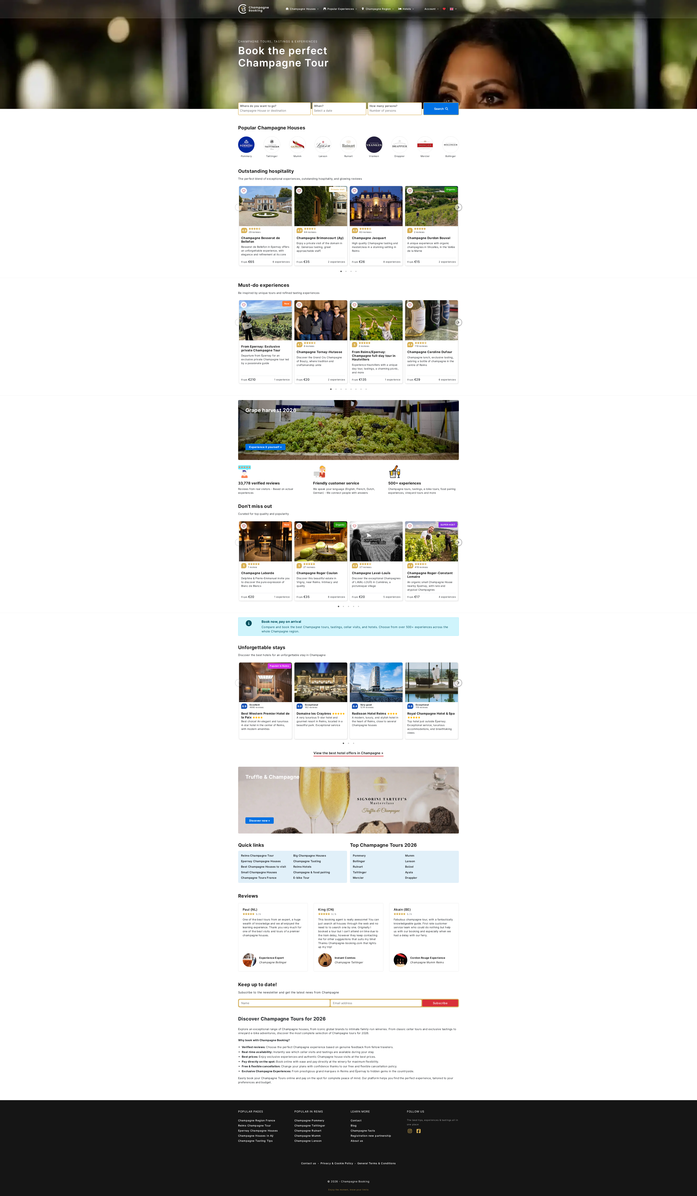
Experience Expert (271, 957)
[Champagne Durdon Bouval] (431, 206)
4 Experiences (447, 596)
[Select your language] (453, 9)
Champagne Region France (256, 1120)
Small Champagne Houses (259, 872)
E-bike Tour (301, 877)
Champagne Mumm (307, 1135)
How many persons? (384, 106)
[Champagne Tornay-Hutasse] (320, 320)
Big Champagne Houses (309, 855)
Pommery (359, 855)
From (247, 262)
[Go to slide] (341, 271)
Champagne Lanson (308, 1140)
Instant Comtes (345, 957)
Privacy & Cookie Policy (337, 1163)
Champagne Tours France (259, 877)
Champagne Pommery (309, 1120)
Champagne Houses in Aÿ (256, 1135)
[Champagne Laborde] (265, 541)
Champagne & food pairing (311, 872)
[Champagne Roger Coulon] (320, 541)
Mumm (409, 855)
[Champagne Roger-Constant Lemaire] (431, 541)
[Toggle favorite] (244, 191)
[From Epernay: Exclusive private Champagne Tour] (265, 320)
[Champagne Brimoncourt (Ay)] (320, 206)
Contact (356, 1120)
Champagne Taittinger (309, 1125)
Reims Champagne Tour (257, 855)
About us (357, 1140)
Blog (354, 1125)
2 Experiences (336, 261)
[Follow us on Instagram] (410, 1133)
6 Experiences (281, 261)
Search (439, 109)
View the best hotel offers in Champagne (348, 753)
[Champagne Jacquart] (376, 206)
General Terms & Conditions (376, 1163)
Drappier (411, 877)
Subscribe (440, 1003)
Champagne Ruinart (307, 1130)
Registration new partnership (371, 1135)
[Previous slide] (238, 207)
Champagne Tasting (307, 861)
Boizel (409, 866)
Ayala (409, 872)
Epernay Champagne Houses (261, 861)
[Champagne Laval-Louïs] (376, 541)
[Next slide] (458, 207)
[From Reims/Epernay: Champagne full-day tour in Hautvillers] (376, 320)
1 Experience (282, 379)
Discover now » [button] (259, 820)
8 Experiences (391, 261)
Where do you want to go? (258, 106)
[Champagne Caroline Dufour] (431, 320)
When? (318, 106)
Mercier (358, 877)
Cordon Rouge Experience (427, 957)
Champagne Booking (355, 1181)
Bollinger (359, 861)
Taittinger (359, 872)
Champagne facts (363, 1130)
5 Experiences (391, 596)
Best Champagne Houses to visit (263, 866)
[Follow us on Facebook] (418, 1133)
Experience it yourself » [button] (265, 447)
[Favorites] (444, 9)
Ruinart (358, 866)
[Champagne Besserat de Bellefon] (265, 206)
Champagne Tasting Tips (255, 1140)
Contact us (308, 1163)
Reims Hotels (302, 866)
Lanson (410, 861)
